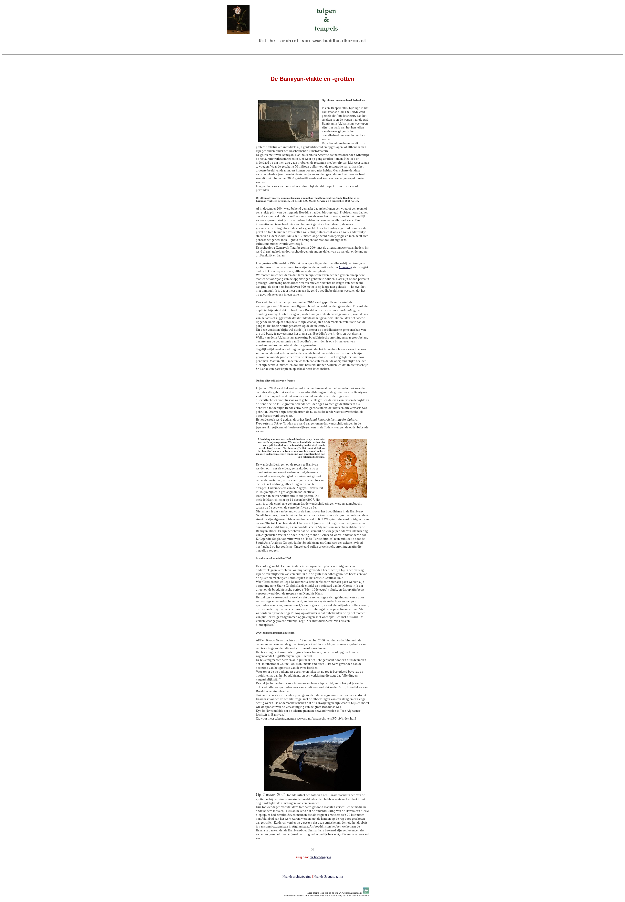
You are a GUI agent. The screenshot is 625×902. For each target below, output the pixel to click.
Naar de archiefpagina (296, 876)
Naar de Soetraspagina (328, 876)
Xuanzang (345, 267)
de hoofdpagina (320, 857)
